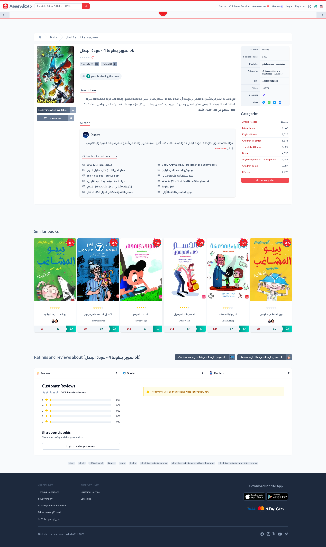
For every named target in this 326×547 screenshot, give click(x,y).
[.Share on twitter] (274, 102)
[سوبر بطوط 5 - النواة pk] (5, 15)
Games (276, 6)
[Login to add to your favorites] (93, 57)
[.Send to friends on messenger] (263, 102)
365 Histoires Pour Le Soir (102, 175)
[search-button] (86, 6)
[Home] (39, 37)
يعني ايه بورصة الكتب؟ (49, 519)
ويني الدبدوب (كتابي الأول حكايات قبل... (109, 191)
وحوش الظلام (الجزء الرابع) (177, 170)
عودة (71, 463)
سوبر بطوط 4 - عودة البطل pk (154, 463)
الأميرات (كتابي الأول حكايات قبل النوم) (109, 186)
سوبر (122, 463)
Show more (221, 148)
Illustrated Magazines (272, 73)
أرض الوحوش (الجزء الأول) (177, 191)
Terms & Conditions (48, 491)
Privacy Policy (45, 498)
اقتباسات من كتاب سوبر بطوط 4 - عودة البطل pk (193, 463)
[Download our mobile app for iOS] (254, 496)
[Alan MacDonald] (56, 321)
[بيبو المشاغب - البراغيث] (55, 269)
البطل (81, 463)
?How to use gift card (49, 512)
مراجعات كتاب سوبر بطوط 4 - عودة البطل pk (238, 463)
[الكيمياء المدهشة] (228, 269)
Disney (95, 135)
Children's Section (239, 6)
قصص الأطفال (96, 463)
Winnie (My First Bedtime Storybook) (185, 181)
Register (300, 6)
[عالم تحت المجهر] (141, 269)
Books (222, 6)
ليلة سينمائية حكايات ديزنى (177, 175)
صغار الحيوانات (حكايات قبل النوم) (106, 170)
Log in (289, 6)
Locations (86, 498)
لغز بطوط (168, 186)
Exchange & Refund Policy (52, 505)
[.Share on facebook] (280, 102)
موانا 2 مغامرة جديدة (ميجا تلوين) (105, 181)
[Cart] (309, 6)
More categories (265, 180)
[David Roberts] (53, 321)
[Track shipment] (315, 6)
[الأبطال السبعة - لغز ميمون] (98, 269)
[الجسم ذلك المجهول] (185, 269)
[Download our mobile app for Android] (277, 496)
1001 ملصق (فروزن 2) (99, 164)
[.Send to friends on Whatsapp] (269, 102)
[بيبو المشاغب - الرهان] (271, 269)
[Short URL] (274, 95)
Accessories (259, 6)
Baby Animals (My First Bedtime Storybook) (189, 164)
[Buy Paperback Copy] (55, 329)
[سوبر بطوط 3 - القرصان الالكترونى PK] (321, 15)
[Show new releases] (163, 14)
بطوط (133, 463)
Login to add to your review (81, 446)
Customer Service (90, 491)
